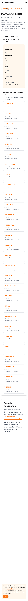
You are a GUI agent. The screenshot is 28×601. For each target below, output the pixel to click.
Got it (5, 596)
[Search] (22, 2)
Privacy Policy (10, 589)
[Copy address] (23, 39)
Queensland (10, 8)
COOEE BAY (18, 8)
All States (3, 8)
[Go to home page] (8, 2)
